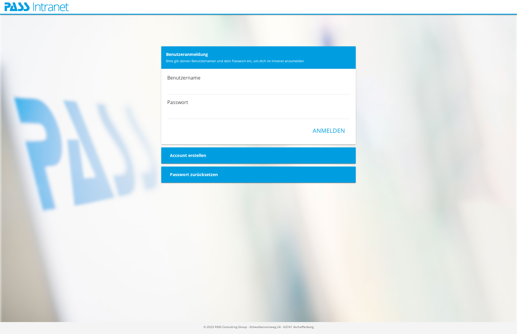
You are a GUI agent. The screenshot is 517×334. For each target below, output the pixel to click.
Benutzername (183, 77)
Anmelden (329, 130)
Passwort (177, 102)
